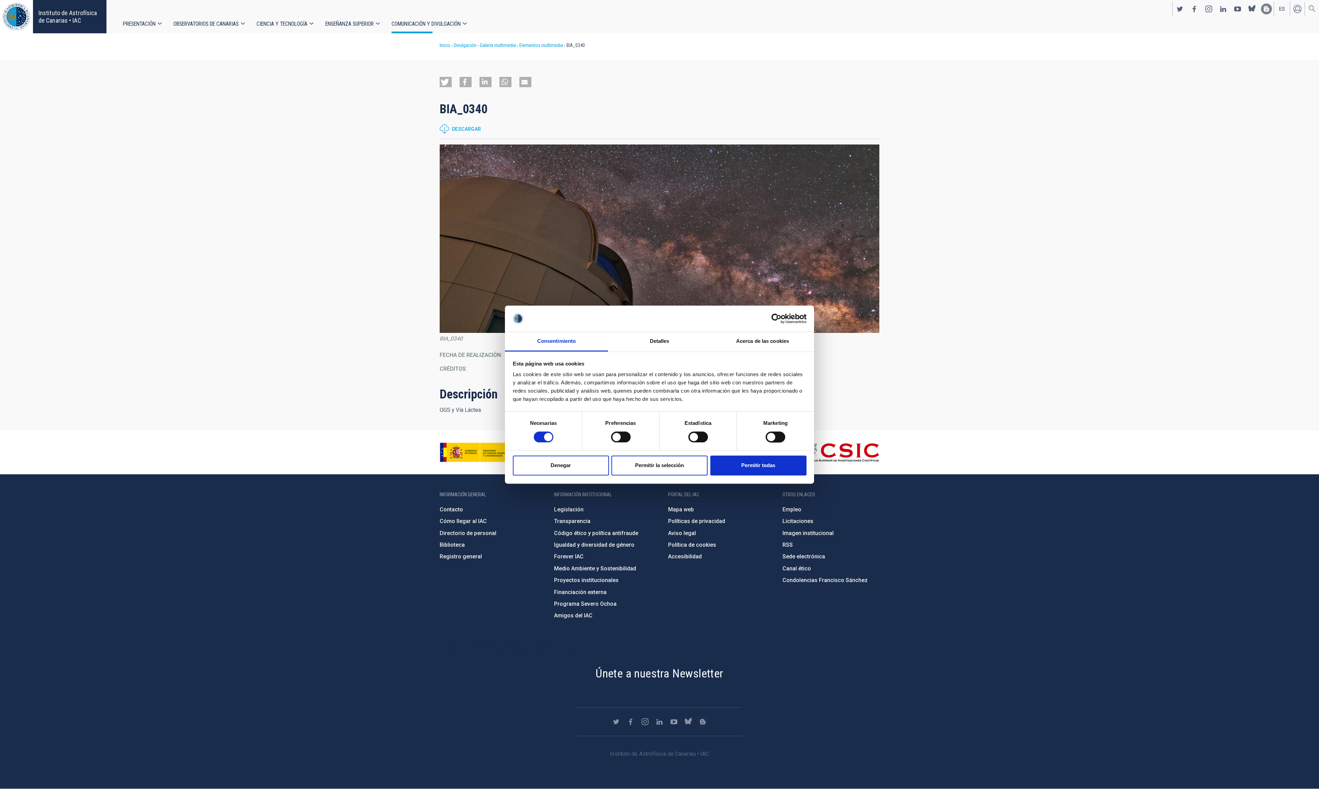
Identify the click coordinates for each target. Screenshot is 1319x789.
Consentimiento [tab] (556, 341)
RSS (787, 545)
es (1282, 9)
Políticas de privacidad (696, 521)
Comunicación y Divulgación (426, 24)
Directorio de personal (468, 533)
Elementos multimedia (541, 45)
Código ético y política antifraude (596, 533)
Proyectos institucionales (586, 580)
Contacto (451, 509)
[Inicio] (16, 16)
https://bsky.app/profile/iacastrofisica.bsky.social (1252, 9)
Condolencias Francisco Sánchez (825, 580)
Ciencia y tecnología (282, 24)
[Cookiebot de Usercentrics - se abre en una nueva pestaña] (776, 318)
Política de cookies (692, 545)
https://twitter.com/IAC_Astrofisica (1180, 9)
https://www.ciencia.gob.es (478, 452)
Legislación (569, 509)
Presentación (139, 24)
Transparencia (572, 521)
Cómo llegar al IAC (463, 521)
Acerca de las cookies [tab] (762, 341)
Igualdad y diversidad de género (594, 545)
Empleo (791, 509)
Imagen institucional (808, 533)
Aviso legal (682, 533)
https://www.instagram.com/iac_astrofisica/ (1209, 9)
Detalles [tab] (659, 341)
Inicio (445, 45)
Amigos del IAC (573, 615)
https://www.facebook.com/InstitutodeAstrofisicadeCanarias (1194, 9)
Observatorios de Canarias (206, 24)
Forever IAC (569, 556)
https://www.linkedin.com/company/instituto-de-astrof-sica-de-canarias (1223, 9)
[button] (446, 82)
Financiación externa (580, 592)
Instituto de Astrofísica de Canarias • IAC (67, 16)
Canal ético (796, 568)
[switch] (621, 436)
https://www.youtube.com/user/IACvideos (1237, 9)
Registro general (461, 556)
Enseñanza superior (349, 24)
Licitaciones (797, 521)
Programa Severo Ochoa (585, 604)
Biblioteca (452, 545)
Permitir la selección (659, 465)
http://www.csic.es (841, 452)
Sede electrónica (803, 556)
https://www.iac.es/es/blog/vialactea (1266, 9)
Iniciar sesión (1297, 9)
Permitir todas (758, 465)
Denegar (561, 465)
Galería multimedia (498, 45)
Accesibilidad (685, 556)
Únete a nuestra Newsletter (659, 673)
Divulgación (465, 45)
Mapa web (681, 509)
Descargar (466, 129)
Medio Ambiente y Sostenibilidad (595, 568)
